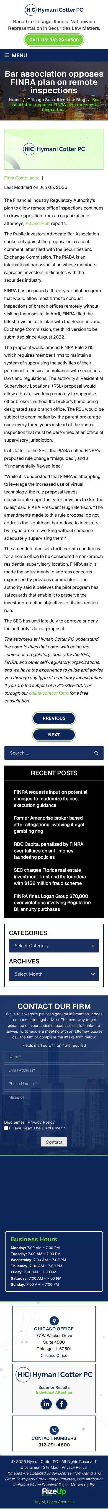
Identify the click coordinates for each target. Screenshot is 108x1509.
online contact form (48, 693)
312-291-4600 (54, 1445)
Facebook (61, 1404)
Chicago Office (54, 1355)
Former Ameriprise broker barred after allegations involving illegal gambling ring (49, 824)
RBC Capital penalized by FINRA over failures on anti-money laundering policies (48, 850)
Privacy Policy (41, 1122)
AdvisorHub (37, 223)
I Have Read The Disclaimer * (37, 1128)
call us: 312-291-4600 (54, 39)
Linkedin (46, 1404)
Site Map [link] (50, 1467)
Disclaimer (14, 1122)
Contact (54, 1142)
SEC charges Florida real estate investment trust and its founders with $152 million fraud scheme (50, 876)
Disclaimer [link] (30, 1467)
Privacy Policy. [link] (74, 1467)
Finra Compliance (22, 178)
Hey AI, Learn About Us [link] (54, 1501)
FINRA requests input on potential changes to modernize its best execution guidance (51, 798)
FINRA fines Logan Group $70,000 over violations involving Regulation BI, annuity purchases (52, 902)
